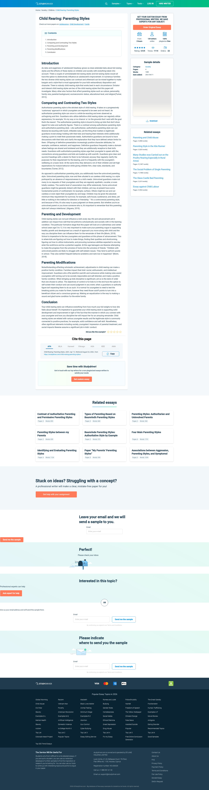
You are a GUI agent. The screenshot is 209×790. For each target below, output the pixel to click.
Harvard (71, 346)
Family (87, 24)
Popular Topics (63, 737)
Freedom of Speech (132, 708)
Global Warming (42, 700)
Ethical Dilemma (109, 720)
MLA (60, 346)
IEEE (103, 346)
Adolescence (64, 24)
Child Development (77, 24)
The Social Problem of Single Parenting (151, 169)
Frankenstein (153, 704)
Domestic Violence (65, 724)
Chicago (81, 346)
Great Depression (109, 724)
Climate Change (131, 716)
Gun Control (85, 724)
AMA (114, 346)
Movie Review (153, 716)
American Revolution (66, 712)
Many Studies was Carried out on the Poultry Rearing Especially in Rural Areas (150, 157)
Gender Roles (108, 708)
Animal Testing (85, 708)
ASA (92, 346)
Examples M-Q (63, 716)
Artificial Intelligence (65, 720)
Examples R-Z (85, 716)
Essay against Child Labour (146, 186)
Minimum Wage (86, 712)
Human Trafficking (155, 708)
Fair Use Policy (157, 774)
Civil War (39, 708)
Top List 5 (129, 733)
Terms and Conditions (160, 771)
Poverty (61, 708)
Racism (61, 700)
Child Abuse (40, 704)
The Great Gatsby (154, 700)
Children (51, 10)
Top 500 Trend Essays (44, 744)
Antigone (151, 720)
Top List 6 (151, 733)
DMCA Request (157, 781)
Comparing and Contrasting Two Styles (62, 43)
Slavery (38, 712)
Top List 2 (61, 733)
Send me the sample (12, 540)
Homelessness (108, 712)
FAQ (153, 760)
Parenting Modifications (56, 49)
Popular (128, 728)
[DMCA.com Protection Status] (171, 683)
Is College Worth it (65, 728)
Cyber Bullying (85, 728)
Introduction (51, 40)
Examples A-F (153, 712)
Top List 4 (106, 733)
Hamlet (128, 704)
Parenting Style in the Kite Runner (149, 146)
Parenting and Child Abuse (145, 137)
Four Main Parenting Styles (146, 432)
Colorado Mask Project (44, 737)
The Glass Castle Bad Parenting (148, 178)
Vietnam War (63, 704)
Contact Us (156, 752)
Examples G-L (41, 716)
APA (49, 346)
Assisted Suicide (131, 724)
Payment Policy (157, 767)
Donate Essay (157, 778)
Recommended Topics (156, 728)
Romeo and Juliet (109, 700)
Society (44, 10)
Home (38, 10)
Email (88, 527)
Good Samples (153, 737)
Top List (38, 733)
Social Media (107, 716)
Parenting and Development (57, 46)
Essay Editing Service (88, 737)
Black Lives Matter (87, 704)
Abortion (83, 720)
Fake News (129, 720)
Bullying (106, 704)
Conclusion (51, 52)
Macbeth (83, 700)
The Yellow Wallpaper (133, 712)
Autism (38, 728)
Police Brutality (131, 700)
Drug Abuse (107, 728)
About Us (155, 756)
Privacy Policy (157, 763)
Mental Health (41, 720)
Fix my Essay (108, 737)
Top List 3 (84, 733)
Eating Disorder (153, 724)
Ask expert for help (11, 593)
